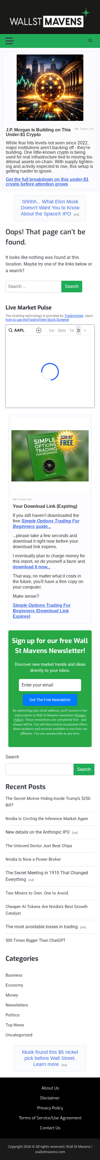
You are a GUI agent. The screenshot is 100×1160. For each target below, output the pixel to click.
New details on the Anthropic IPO (42, 832)
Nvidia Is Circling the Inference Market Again (47, 818)
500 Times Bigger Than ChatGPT (36, 940)
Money (12, 995)
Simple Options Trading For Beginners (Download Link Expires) (42, 611)
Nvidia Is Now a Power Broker (33, 859)
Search (12, 757)
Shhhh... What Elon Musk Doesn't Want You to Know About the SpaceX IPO (50, 208)
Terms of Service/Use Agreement (50, 1118)
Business (14, 975)
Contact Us (50, 1128)
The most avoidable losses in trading (46, 926)
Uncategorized (19, 1034)
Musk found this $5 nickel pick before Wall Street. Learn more (50, 1058)
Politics (13, 1015)
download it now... (31, 567)
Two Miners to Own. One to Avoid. (37, 893)
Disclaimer (50, 1098)
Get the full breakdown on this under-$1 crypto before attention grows (47, 181)
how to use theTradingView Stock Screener (37, 320)
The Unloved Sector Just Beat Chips (39, 845)
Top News (15, 1025)
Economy (14, 985)
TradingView (73, 316)
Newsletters (17, 1005)
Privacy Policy (50, 1108)
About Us (50, 1088)
